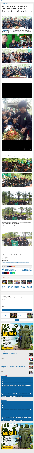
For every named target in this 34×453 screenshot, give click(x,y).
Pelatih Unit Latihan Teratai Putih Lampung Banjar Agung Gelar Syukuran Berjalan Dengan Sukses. (15, 262)
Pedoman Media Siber (11, 450)
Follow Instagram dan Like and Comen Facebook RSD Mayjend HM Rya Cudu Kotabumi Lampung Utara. (16, 386)
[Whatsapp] (13, 273)
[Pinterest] (12, 266)
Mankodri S (3, 391)
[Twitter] (10, 266)
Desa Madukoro (4, 377)
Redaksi (6, 450)
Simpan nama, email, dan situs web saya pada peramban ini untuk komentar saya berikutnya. (15, 308)
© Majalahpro (2, 450)
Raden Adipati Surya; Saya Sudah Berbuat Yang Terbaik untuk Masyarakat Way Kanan (26, 269)
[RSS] (14, 266)
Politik (2, 381)
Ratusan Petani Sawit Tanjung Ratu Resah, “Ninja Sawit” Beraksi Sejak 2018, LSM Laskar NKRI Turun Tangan (4, 287)
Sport (2, 383)
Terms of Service (17, 450)
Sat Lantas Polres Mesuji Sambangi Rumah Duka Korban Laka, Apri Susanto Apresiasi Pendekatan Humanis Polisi (23, 287)
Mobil (2, 379)
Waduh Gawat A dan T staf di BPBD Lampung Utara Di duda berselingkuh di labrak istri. (29, 286)
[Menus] (32, 1)
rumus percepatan (22, 450)
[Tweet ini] (5, 273)
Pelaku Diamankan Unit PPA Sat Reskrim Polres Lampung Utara (11, 388)
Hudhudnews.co (4, 30)
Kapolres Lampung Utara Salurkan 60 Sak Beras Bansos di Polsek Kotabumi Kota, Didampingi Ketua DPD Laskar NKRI (17, 287)
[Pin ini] (8, 273)
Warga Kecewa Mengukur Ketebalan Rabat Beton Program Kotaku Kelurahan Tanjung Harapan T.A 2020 (16, 394)
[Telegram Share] (11, 273)
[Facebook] (8, 266)
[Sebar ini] (3, 273)
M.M (2, 413)
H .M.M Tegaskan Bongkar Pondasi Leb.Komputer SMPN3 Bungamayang (12, 396)
